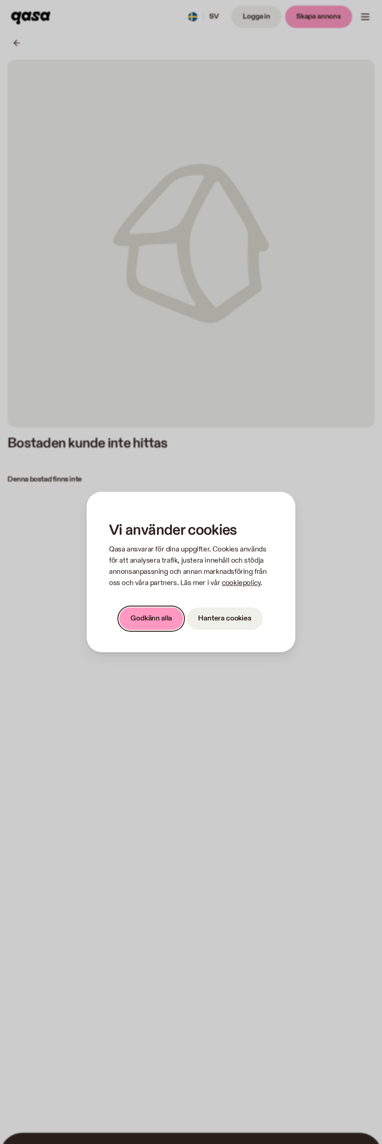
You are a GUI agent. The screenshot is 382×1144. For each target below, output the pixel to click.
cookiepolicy (241, 583)
